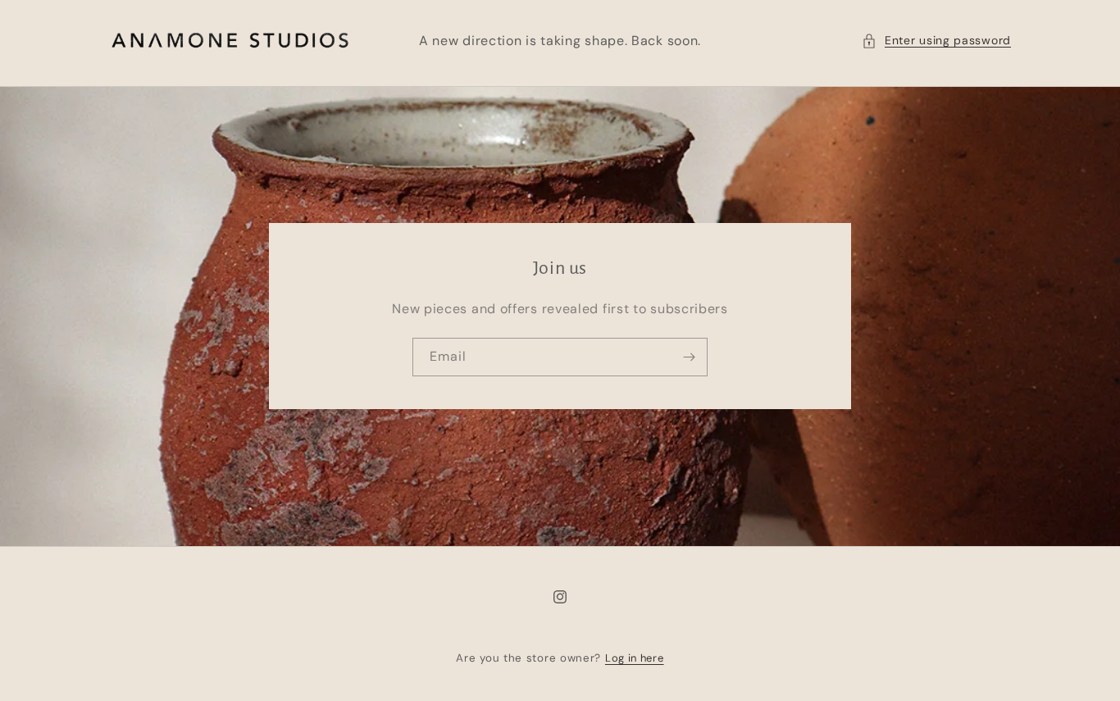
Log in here (634, 658)
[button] (936, 40)
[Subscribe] (689, 357)
